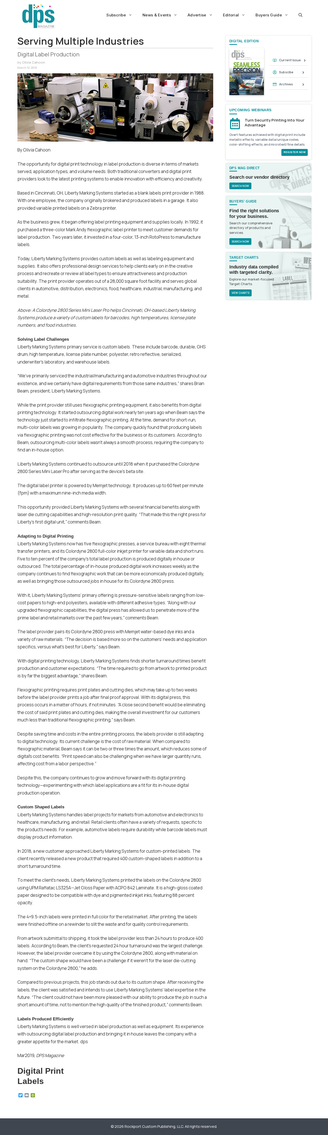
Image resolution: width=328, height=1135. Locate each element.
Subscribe (116, 15)
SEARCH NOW (240, 186)
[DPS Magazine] (38, 16)
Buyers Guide (268, 15)
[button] (300, 15)
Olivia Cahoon (33, 62)
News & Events (156, 15)
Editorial (231, 15)
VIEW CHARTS (240, 293)
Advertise (197, 15)
